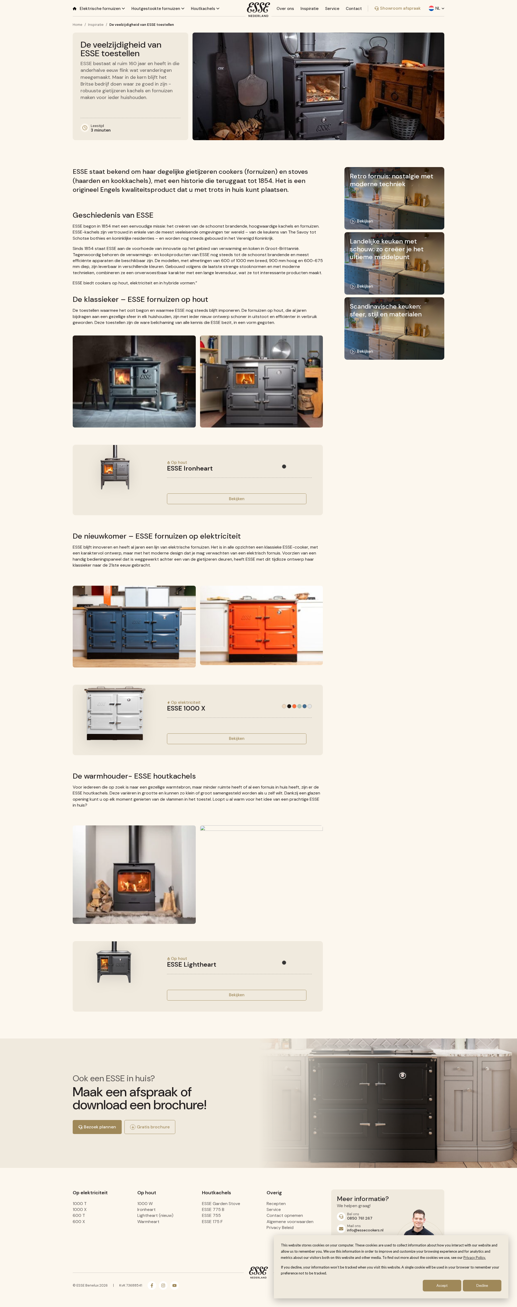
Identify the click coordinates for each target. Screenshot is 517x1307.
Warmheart (148, 1221)
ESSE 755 (211, 1215)
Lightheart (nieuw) (155, 1215)
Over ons (285, 8)
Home (77, 24)
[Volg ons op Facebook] (152, 1285)
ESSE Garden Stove (221, 1203)
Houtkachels (203, 8)
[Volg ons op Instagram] (163, 1285)
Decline (482, 1285)
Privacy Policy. (474, 1257)
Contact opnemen (285, 1215)
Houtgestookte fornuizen (156, 8)
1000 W (145, 1203)
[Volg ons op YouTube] (174, 1285)
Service (332, 8)
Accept (442, 1285)
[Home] (74, 8)
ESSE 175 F (212, 1221)
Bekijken (236, 498)
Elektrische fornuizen (101, 8)
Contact (354, 8)
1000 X (80, 1209)
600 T (79, 1215)
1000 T (80, 1203)
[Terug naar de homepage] (258, 9)
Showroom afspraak (400, 8)
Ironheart (146, 1209)
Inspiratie (310, 8)
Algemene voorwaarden (290, 1221)
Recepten (276, 1203)
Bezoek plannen (100, 1127)
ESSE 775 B (213, 1209)
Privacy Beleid (280, 1227)
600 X (79, 1221)
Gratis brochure (153, 1127)
